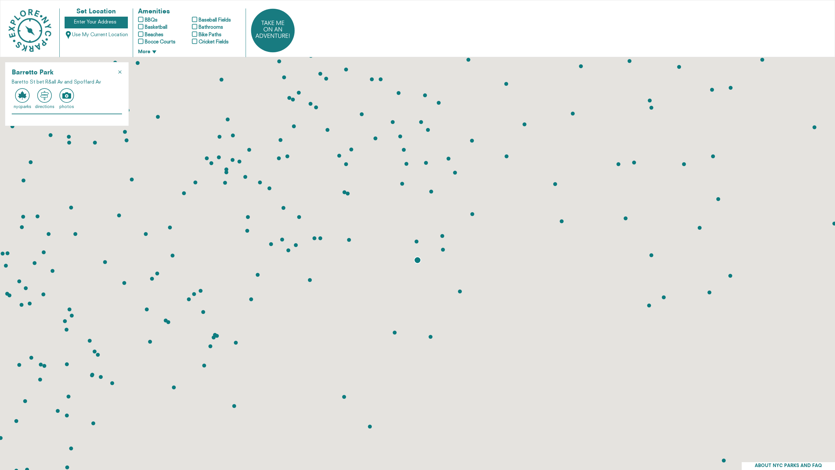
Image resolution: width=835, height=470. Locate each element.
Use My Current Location (100, 35)
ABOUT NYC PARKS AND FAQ (788, 465)
